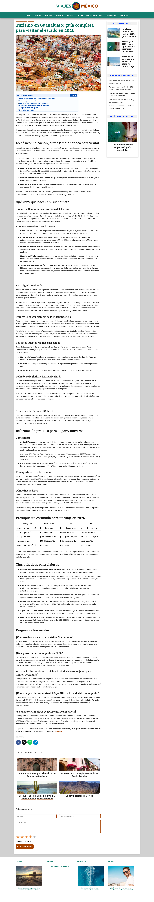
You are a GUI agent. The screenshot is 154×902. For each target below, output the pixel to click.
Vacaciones (110, 15)
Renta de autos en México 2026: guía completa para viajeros (121, 88)
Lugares (37, 15)
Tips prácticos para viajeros (28, 108)
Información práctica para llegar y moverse (33, 103)
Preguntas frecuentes (26, 110)
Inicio (27, 15)
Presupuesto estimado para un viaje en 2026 (33, 105)
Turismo (59, 15)
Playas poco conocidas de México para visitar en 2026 (122, 107)
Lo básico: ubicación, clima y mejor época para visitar (36, 99)
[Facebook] (18, 742)
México (70, 15)
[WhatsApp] (29, 742)
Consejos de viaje (94, 15)
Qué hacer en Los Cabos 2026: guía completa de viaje (123, 100)
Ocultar (73, 95)
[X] (24, 742)
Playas (80, 15)
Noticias (48, 15)
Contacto (124, 15)
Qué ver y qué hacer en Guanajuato (30, 101)
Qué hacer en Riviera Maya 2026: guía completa (121, 82)
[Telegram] (35, 742)
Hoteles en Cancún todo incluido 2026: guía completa (122, 94)
